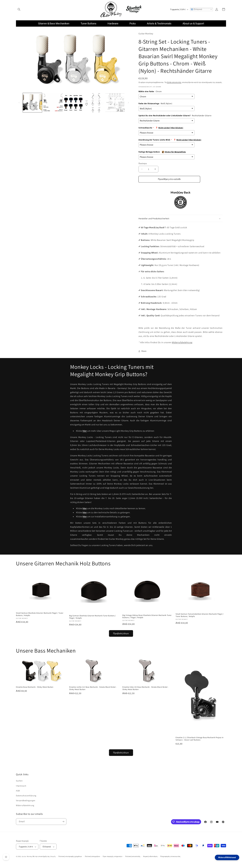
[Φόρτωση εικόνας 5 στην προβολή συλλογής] (115, 102)
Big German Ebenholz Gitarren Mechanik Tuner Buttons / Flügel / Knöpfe (92, 617)
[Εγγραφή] (63, 821)
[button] (19, 9)
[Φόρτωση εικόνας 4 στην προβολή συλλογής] (94, 102)
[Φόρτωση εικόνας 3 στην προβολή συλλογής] (73, 102)
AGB (18, 790)
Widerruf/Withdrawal (227, 857)
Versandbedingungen (25, 800)
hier (85, 512)
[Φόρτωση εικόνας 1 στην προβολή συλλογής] (32, 102)
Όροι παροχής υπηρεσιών (112, 856)
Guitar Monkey (27, 857)
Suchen (19, 781)
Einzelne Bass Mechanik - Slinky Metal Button (34, 687)
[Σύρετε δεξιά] (128, 103)
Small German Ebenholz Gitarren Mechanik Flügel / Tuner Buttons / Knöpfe (39, 614)
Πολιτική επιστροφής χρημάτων (70, 856)
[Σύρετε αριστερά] (19, 103)
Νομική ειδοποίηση (150, 856)
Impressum (21, 785)
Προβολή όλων (121, 633)
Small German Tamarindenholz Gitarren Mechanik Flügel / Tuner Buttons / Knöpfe (200, 615)
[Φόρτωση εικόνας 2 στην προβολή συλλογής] (53, 102)
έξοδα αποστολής (174, 82)
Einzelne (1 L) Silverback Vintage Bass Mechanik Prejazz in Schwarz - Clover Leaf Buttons (200, 738)
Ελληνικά (197, 9)
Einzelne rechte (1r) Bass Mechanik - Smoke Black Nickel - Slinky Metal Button (93, 688)
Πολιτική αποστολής (132, 856)
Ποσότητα (143, 163)
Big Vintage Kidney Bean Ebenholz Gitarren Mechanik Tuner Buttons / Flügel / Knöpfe (147, 616)
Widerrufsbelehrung (182, 342)
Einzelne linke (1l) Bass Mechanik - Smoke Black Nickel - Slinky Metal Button (145, 688)
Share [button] (143, 351)
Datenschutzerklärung (26, 795)
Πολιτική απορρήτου (92, 856)
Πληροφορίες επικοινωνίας (170, 856)
